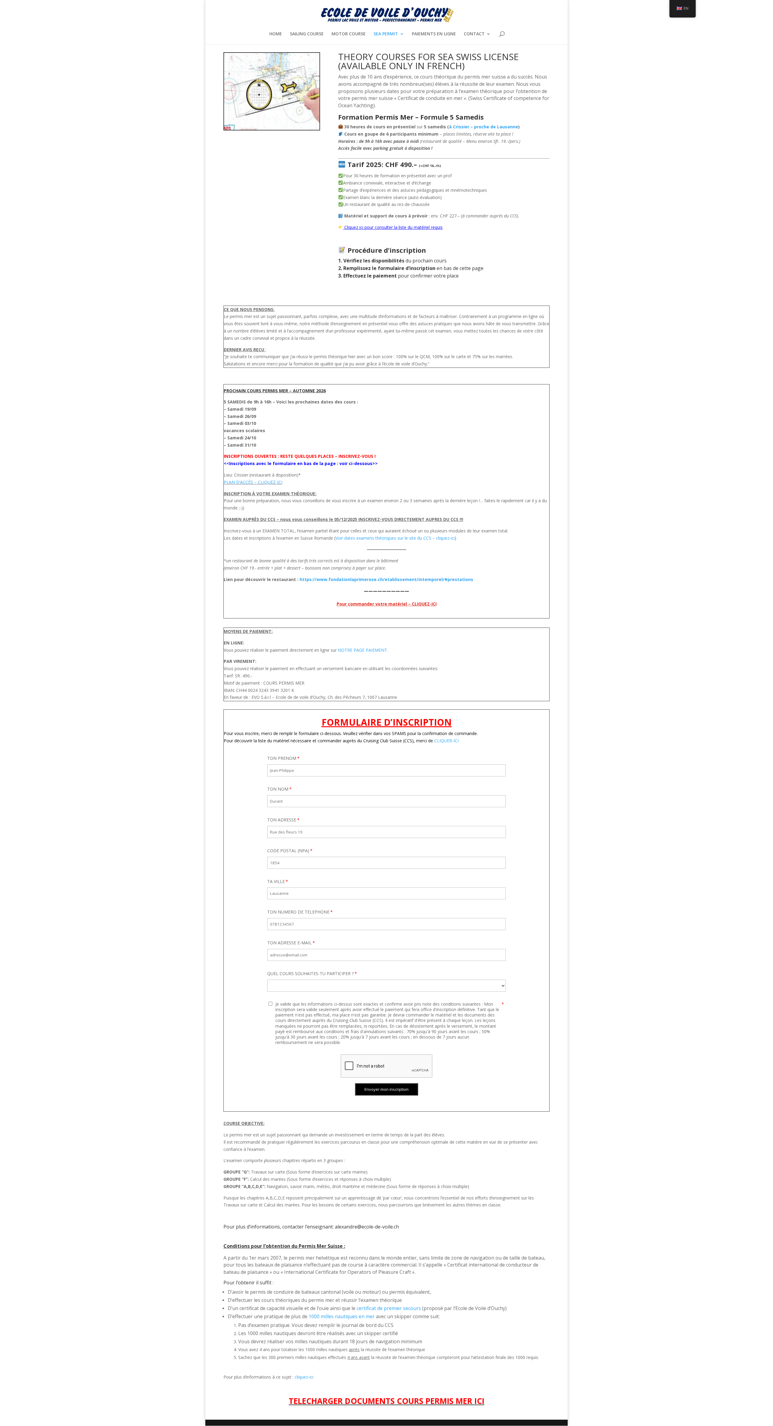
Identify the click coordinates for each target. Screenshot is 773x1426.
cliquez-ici (304, 1377)
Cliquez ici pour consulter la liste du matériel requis (393, 227)
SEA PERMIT (386, 34)
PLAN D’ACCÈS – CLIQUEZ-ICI (253, 482)
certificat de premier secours (389, 1308)
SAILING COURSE (307, 34)
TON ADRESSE (281, 820)
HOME (275, 34)
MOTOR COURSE (349, 34)
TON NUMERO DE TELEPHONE (298, 912)
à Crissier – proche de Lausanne (483, 127)
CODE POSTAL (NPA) (288, 850)
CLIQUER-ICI (446, 741)
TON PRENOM (281, 758)
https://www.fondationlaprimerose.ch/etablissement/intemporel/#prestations (386, 579)
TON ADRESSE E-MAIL (289, 943)
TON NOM (277, 789)
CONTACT (474, 34)
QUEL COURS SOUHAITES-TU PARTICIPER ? (310, 973)
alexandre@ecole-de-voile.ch (367, 1226)
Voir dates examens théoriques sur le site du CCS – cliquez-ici (395, 538)
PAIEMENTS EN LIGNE (434, 34)
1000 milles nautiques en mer (342, 1316)
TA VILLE (276, 881)
